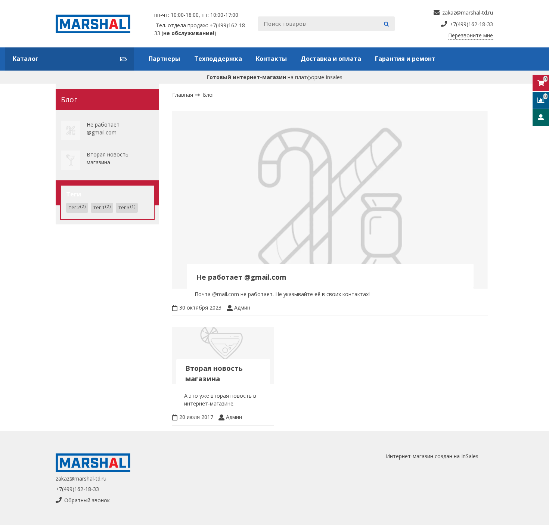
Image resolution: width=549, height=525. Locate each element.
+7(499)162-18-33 (77, 489)
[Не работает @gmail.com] (70, 130)
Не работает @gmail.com (103, 128)
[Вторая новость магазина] (70, 160)
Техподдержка (218, 59)
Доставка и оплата (331, 59)
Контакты (271, 59)
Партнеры (164, 59)
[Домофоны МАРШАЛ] (96, 24)
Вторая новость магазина (107, 158)
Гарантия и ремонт (405, 59)
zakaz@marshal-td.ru (81, 478)
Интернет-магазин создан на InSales (432, 456)
